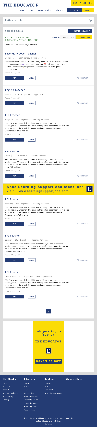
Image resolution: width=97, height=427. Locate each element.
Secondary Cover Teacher (20, 53)
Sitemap (6, 400)
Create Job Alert (81, 31)
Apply (31, 78)
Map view (85, 37)
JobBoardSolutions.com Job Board (48, 421)
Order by (56, 37)
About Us (60, 10)
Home (5, 383)
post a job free (82, 2)
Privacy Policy (8, 396)
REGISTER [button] (73, 10)
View (14, 78)
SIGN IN (88, 10)
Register (27, 383)
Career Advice (44, 10)
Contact (6, 390)
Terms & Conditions (10, 393)
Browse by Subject (31, 400)
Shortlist (83, 78)
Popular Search (30, 410)
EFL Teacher (12, 115)
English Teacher (15, 90)
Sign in (26, 386)
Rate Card (49, 390)
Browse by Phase (31, 406)
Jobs (22, 10)
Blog (31, 10)
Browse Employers (31, 396)
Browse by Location (31, 403)
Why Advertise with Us (53, 393)
